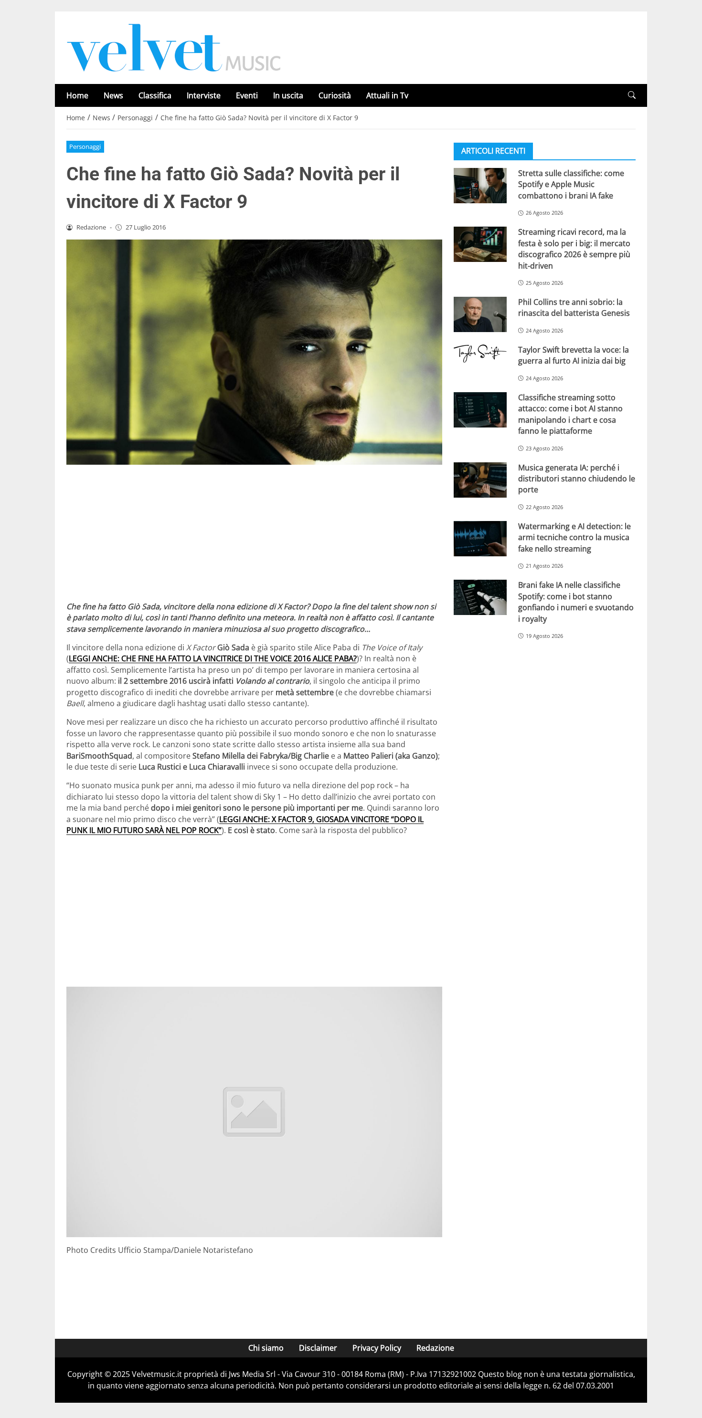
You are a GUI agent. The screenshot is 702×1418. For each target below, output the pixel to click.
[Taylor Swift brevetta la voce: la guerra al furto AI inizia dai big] (480, 353)
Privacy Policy (376, 1348)
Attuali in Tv (387, 95)
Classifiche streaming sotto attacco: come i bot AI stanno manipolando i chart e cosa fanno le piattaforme (570, 414)
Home (77, 95)
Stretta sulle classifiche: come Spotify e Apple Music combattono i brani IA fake (571, 184)
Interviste (204, 95)
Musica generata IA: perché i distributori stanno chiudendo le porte (576, 478)
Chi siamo (266, 1348)
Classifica (154, 95)
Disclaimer (318, 1348)
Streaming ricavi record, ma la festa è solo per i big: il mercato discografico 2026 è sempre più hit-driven (574, 249)
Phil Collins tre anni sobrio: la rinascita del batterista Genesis (574, 307)
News (113, 95)
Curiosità (335, 95)
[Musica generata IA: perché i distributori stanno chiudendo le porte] (480, 480)
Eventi (247, 95)
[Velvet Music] (173, 47)
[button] (632, 95)
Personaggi (85, 146)
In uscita (288, 95)
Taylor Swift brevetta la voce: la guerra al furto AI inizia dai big (573, 355)
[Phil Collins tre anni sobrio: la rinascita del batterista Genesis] (480, 314)
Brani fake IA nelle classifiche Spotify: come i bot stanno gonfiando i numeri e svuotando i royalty (576, 602)
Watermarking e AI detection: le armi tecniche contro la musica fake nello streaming (574, 537)
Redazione (435, 1348)
